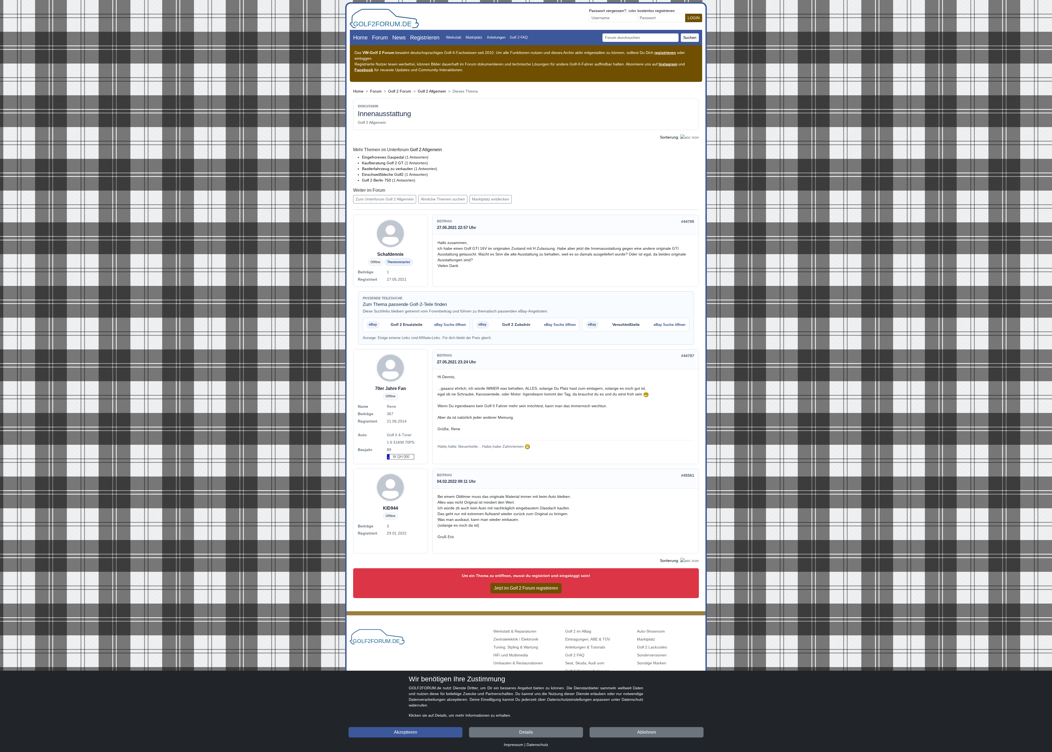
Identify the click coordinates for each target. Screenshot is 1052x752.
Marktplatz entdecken (490, 199)
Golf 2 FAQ (519, 37)
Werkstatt (453, 37)
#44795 (687, 221)
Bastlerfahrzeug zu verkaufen (387, 169)
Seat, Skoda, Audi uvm (584, 663)
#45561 (687, 475)
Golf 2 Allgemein (432, 91)
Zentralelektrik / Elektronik (515, 639)
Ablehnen (646, 732)
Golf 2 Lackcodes (652, 647)
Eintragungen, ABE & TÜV (587, 639)
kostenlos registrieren (656, 10)
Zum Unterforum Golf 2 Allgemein (385, 199)
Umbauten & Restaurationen (518, 663)
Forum (380, 38)
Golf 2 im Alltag (578, 631)
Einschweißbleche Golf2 (383, 174)
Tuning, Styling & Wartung (515, 647)
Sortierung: (669, 137)
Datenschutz (537, 744)
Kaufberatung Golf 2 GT (383, 163)
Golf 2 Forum (399, 91)
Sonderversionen (652, 655)
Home (360, 38)
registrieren (665, 52)
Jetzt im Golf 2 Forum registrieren (526, 588)
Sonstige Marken (651, 663)
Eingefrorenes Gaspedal (383, 157)
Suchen (689, 37)
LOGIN (694, 18)
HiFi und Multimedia (510, 655)
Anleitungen (496, 37)
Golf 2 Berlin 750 (376, 180)
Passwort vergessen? (607, 10)
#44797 (687, 356)
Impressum (513, 744)
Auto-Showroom (651, 631)
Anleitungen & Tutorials (585, 647)
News (399, 38)
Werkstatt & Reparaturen (514, 631)
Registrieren (424, 38)
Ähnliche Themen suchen (443, 199)
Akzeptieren (405, 732)
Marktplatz (474, 37)
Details (526, 732)
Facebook (364, 70)
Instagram (668, 64)
